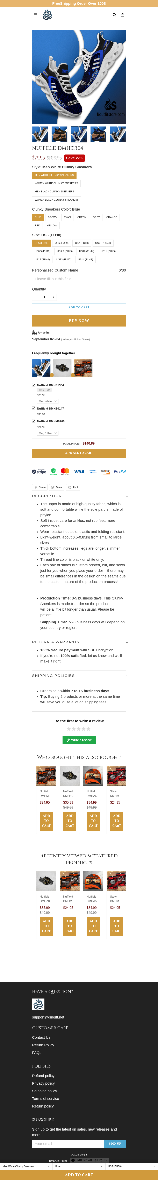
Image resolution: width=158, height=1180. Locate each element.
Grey (96, 217)
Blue (76, 209)
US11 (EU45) (108, 251)
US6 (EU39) (62, 243)
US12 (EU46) (42, 259)
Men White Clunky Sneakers (67, 167)
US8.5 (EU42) (42, 251)
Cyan (67, 217)
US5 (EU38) (51, 235)
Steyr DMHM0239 (116, 794)
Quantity (39, 289)
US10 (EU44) (86, 251)
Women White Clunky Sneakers (56, 183)
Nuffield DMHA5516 (92, 794)
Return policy (43, 1106)
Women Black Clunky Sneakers (56, 199)
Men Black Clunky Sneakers (54, 191)
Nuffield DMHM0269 (51, 421)
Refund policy (43, 1076)
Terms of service (45, 1099)
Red (37, 225)
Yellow (52, 225)
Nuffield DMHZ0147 (50, 408)
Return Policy (43, 1045)
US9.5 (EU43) (65, 251)
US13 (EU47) (63, 259)
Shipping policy (44, 1091)
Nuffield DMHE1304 (50, 385)
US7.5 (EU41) (103, 243)
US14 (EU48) (85, 259)
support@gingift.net (48, 1017)
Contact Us (41, 1037)
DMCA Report (58, 1161)
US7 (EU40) (82, 243)
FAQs (36, 1053)
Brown (52, 217)
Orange (111, 217)
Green (81, 217)
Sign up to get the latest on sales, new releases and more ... (74, 1132)
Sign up (115, 1144)
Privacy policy (43, 1083)
